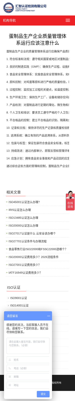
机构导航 (9, 20)
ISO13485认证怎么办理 (23, 217)
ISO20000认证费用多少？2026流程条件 (34, 257)
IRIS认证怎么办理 (20, 209)
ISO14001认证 (19, 305)
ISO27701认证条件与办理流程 (28, 241)
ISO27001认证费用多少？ (25, 264)
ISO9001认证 (18, 298)
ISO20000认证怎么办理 (23, 225)
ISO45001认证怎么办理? (24, 202)
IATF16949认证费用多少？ (25, 272)
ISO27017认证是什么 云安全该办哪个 (32, 233)
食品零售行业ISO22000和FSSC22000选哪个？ (38, 249)
